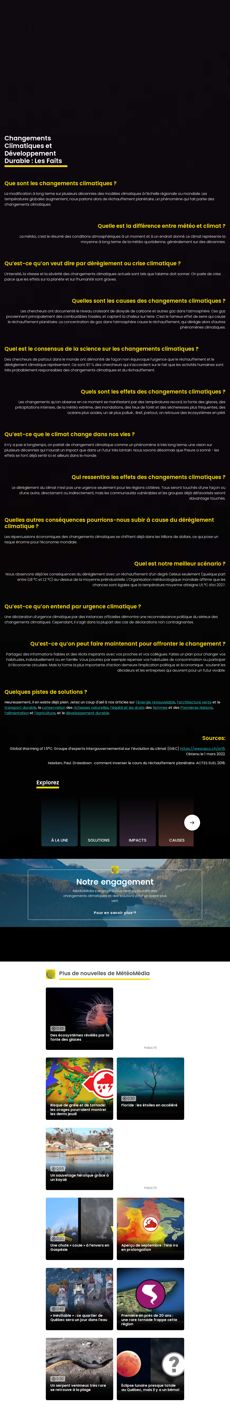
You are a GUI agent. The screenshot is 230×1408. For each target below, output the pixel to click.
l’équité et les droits (127, 707)
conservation (53, 707)
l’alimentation (16, 713)
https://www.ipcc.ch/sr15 (202, 748)
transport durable (20, 707)
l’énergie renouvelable (155, 702)
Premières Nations (196, 707)
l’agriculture (44, 713)
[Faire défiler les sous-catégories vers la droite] (192, 823)
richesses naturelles (91, 707)
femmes (160, 707)
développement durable (87, 713)
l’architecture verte (194, 702)
